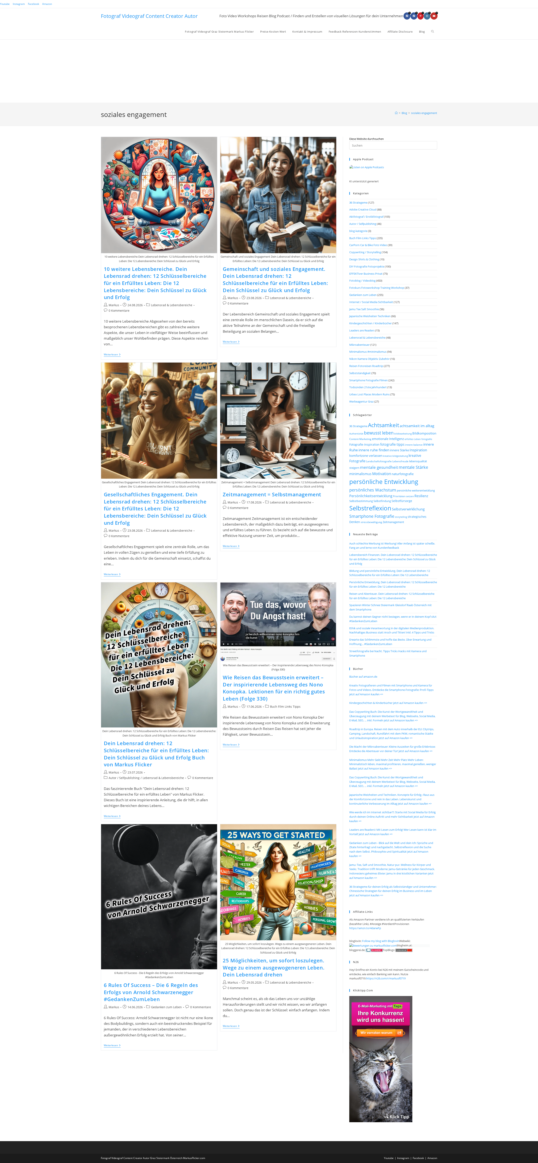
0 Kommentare (119, 311)
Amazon (47, 4)
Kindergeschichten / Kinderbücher (370, 323)
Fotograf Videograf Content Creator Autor (149, 15)
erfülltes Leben (413, 439)
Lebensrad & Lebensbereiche (171, 305)
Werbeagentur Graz (361, 401)
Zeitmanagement (393, 522)
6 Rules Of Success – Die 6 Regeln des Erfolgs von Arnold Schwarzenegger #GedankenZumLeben (151, 992)
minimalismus (360, 473)
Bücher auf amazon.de (363, 676)
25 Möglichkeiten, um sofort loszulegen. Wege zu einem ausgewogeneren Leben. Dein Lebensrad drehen (273, 967)
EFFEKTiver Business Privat (365, 274)
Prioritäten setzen (403, 496)
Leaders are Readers (361, 330)
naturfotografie (403, 474)
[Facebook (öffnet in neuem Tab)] (407, 16)
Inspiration (418, 450)
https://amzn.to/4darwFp (365, 928)
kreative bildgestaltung (395, 455)
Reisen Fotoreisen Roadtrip (366, 366)
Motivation (381, 473)
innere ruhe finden (374, 450)
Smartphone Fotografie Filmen (368, 380)
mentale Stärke (413, 467)
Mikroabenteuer (359, 345)
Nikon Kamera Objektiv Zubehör (369, 359)
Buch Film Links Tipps (285, 707)
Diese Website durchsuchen (366, 139)
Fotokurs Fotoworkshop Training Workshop (376, 288)
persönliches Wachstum (372, 490)
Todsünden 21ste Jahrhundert (368, 387)
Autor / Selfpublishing (124, 778)
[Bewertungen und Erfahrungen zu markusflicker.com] (373, 945)
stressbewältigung (371, 522)
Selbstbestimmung (361, 501)
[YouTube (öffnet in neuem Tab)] (434, 16)
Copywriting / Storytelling (365, 252)
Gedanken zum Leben (166, 1007)
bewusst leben (379, 433)
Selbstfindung (382, 501)
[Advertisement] (269, 71)
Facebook (33, 4)
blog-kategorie (358, 231)
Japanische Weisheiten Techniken (369, 316)
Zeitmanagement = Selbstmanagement (272, 494)
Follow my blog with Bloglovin (380, 941)
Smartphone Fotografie (371, 516)
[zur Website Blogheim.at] (421, 945)
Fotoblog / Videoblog (362, 280)
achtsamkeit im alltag (417, 425)
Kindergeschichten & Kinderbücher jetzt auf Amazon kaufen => (388, 703)
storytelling (401, 516)
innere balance (414, 444)
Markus (114, 305)
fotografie (426, 439)
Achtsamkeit (383, 425)
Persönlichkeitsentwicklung (370, 496)
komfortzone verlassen (365, 455)
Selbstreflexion (370, 508)
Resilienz (421, 496)
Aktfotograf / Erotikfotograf (366, 217)
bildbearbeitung (403, 433)
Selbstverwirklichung (408, 509)
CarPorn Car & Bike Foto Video (368, 245)
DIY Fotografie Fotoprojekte (366, 266)
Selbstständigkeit (360, 373)
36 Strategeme (358, 202)
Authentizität (356, 433)
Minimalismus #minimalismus (367, 352)
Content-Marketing (360, 439)
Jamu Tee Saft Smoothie (364, 309)
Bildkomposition (424, 433)
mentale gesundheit (379, 467)
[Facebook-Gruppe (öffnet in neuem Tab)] (413, 16)
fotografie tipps (392, 444)
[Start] (396, 113)
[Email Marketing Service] (380, 1059)
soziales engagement (424, 113)
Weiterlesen (112, 355)
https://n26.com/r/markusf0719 (386, 978)
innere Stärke (399, 450)
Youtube (5, 4)
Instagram (19, 4)
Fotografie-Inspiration (364, 444)
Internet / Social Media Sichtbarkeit (371, 302)
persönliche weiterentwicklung (416, 490)
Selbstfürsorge (402, 501)
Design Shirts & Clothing (364, 259)
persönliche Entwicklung (383, 481)
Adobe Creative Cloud (362, 209)
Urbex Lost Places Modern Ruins (369, 394)
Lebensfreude (400, 461)
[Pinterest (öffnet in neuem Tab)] (420, 16)
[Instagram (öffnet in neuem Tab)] (427, 16)
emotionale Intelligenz (388, 439)
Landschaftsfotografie (379, 461)
